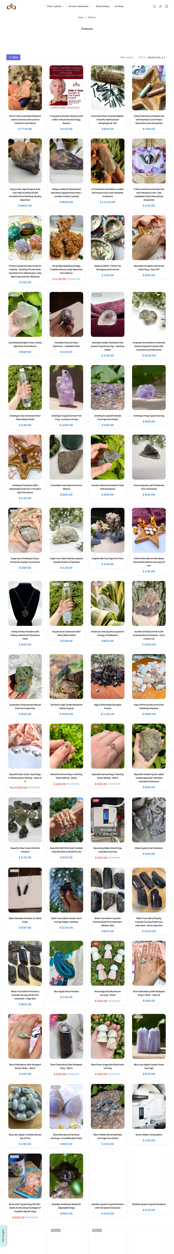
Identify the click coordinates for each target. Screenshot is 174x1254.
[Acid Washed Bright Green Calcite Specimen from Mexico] (25, 314)
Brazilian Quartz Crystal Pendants (149, 1204)
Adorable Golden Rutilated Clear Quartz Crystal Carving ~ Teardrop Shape (107, 346)
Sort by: (142, 57)
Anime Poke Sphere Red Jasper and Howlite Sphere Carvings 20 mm (149, 562)
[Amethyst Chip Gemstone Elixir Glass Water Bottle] (25, 387)
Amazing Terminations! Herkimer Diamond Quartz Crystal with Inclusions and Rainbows (149, 346)
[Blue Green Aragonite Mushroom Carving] (107, 1036)
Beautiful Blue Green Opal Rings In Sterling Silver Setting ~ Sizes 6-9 (25, 778)
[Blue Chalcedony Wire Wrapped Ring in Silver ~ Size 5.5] (149, 963)
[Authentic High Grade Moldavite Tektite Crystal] (66, 676)
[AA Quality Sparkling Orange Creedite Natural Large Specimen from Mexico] (66, 237)
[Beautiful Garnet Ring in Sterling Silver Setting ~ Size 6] (66, 746)
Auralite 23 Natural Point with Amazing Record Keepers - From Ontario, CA (149, 635)
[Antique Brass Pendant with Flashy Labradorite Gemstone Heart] (25, 603)
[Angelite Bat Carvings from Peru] (107, 530)
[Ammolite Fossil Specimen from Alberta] (66, 457)
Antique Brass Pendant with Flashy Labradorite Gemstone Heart (25, 635)
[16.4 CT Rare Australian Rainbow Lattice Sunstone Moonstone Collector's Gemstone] (25, 87)
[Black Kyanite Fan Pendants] (149, 819)
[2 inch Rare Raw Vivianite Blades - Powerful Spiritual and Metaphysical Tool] (107, 87)
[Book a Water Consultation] (149, 1106)
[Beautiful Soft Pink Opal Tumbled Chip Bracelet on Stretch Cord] (66, 819)
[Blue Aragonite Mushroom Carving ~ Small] (107, 963)
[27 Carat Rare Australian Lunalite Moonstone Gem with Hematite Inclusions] (107, 160)
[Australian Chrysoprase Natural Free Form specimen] (25, 676)
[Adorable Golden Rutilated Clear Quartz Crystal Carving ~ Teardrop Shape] (107, 314)
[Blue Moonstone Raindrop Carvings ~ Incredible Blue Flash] (66, 1106)
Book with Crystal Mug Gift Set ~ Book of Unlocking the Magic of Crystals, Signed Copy (25, 1208)
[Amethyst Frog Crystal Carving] (149, 387)
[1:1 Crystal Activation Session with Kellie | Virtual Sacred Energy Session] (66, 87)
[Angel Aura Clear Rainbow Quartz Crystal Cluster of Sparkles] (66, 530)
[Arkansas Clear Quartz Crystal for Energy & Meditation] (107, 603)
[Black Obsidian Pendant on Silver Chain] (25, 890)
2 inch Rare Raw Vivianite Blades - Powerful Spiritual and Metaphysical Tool (107, 120)
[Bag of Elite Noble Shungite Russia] (107, 676)
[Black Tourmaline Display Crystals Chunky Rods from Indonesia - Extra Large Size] (149, 890)
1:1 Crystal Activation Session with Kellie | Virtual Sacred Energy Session (66, 120)
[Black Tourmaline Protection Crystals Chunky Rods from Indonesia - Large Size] (25, 963)
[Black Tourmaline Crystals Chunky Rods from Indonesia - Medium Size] (107, 890)
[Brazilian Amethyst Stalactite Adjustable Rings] (66, 1176)
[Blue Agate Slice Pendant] (66, 963)
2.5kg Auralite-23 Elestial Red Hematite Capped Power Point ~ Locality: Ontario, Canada (66, 193)
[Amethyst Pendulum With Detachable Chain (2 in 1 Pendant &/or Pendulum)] (25, 457)
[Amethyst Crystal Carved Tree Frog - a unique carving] (66, 387)
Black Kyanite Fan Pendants (149, 848)
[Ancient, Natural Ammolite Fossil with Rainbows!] (107, 457)
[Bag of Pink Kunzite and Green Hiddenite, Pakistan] (149, 676)
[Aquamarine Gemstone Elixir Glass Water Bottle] (66, 603)
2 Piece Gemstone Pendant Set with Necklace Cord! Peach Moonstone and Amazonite (149, 120)
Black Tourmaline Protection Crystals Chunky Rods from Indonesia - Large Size (25, 995)
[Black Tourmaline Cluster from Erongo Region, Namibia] (66, 890)
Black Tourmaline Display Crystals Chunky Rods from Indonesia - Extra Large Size (149, 922)
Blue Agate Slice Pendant (66, 991)
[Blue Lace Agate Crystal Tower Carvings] (149, 1036)
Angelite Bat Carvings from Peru (108, 558)
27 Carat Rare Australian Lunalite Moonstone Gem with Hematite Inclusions (108, 193)
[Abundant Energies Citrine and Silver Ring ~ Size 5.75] (149, 237)
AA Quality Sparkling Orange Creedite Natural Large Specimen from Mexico (66, 269)
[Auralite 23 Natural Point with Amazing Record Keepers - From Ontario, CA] (149, 603)
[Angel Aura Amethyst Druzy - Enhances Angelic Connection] (25, 530)
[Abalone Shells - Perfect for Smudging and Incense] (107, 237)
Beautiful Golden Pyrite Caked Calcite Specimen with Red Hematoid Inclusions (149, 778)
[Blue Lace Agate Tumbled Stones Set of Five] (25, 1106)
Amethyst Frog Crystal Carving (148, 415)
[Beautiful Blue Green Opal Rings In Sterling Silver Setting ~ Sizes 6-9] (25, 746)
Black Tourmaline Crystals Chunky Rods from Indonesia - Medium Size (108, 922)
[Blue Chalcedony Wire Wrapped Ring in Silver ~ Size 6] (25, 1036)
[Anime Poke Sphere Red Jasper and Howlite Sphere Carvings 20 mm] (149, 530)
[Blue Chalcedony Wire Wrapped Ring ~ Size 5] (66, 1036)
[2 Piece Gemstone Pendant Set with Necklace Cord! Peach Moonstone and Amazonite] (149, 87)
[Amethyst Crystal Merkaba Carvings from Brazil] (107, 387)
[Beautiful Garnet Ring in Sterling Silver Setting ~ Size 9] (107, 746)
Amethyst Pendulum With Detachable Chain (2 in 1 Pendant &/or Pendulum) (25, 489)
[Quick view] (37, 72)
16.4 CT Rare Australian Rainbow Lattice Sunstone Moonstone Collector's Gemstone (25, 120)
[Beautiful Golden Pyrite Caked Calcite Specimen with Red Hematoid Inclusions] (149, 746)
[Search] (154, 6)
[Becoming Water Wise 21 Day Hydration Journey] (107, 819)
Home (80, 17)
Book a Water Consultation (149, 1134)
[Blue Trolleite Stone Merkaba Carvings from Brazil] (107, 1106)
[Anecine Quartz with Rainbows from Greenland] (149, 457)
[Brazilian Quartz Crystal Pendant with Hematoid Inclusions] (107, 1176)
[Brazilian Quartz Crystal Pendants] (149, 1176)
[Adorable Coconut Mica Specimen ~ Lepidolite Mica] (66, 314)
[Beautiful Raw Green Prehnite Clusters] (25, 819)
